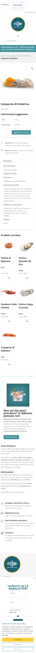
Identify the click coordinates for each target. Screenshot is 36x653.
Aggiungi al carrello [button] (9, 278)
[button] (32, 68)
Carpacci (13, 56)
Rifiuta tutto (18, 649)
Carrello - (31, 12)
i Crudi (8, 56)
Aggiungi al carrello (21, 132)
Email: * (12, 602)
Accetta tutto (18, 639)
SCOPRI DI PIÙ (11, 437)
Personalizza (18, 644)
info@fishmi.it (17, 5)
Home (3, 56)
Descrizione (7, 161)
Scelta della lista (15, 610)
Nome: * (13, 593)
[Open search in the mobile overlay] (18, 40)
